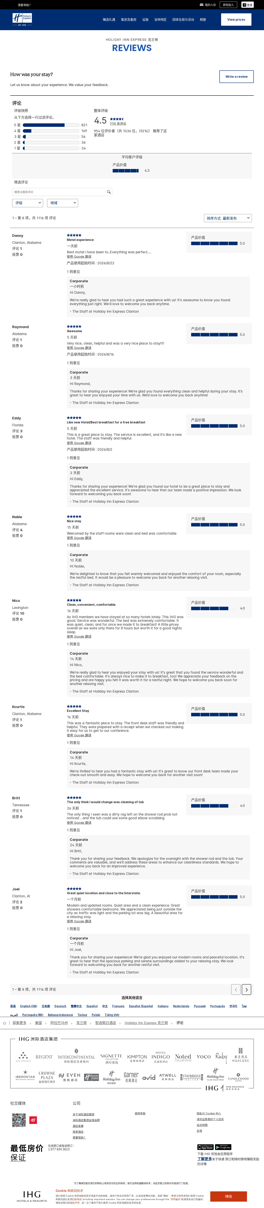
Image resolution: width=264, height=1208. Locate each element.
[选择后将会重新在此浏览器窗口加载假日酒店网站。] (111, 1076)
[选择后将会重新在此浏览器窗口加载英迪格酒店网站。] (161, 1056)
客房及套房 (128, 19)
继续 (228, 1196)
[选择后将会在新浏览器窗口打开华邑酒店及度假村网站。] (240, 1056)
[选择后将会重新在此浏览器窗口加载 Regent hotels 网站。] (44, 1056)
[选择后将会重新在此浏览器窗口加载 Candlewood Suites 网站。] (238, 1076)
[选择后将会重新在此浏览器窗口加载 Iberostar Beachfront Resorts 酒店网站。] (25, 1076)
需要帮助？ (79, 1137)
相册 (203, 19)
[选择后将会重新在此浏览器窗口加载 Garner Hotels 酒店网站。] (131, 1076)
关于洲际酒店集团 (83, 1114)
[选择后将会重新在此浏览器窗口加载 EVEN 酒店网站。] (69, 1076)
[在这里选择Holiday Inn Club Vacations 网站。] (215, 1076)
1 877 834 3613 (59, 1149)
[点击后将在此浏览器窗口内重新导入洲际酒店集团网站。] (38, 1039)
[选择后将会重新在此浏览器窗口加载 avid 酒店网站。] (148, 1076)
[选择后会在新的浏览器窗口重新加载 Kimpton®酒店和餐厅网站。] (137, 1056)
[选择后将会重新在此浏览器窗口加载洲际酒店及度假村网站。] (76, 1056)
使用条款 (140, 1113)
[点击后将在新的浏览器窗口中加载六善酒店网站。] (23, 1056)
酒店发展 (78, 1126)
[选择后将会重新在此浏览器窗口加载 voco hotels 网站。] (204, 1056)
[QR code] (19, 1120)
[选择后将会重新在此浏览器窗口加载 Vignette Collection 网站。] (111, 1055)
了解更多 (204, 1159)
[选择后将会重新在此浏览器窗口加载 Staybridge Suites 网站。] (192, 1076)
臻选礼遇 (109, 19)
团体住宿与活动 (183, 19)
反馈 (199, 1130)
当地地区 (160, 19)
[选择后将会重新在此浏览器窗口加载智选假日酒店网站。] (91, 1076)
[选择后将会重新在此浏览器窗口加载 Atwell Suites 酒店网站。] (167, 1076)
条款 (79, 1199)
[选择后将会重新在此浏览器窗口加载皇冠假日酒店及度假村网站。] (47, 1076)
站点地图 (202, 1125)
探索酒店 (78, 1131)
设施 (145, 19)
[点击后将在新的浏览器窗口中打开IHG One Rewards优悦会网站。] (225, 1088)
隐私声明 (74, 1202)
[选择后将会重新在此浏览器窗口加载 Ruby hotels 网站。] (221, 1056)
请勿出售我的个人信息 (210, 1119)
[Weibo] (33, 1120)
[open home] (6, 1023)
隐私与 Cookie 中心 (209, 1113)
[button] (247, 5)
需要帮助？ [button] (25, 5)
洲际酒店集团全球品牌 (86, 1120)
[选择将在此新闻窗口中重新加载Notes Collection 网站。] (183, 1056)
